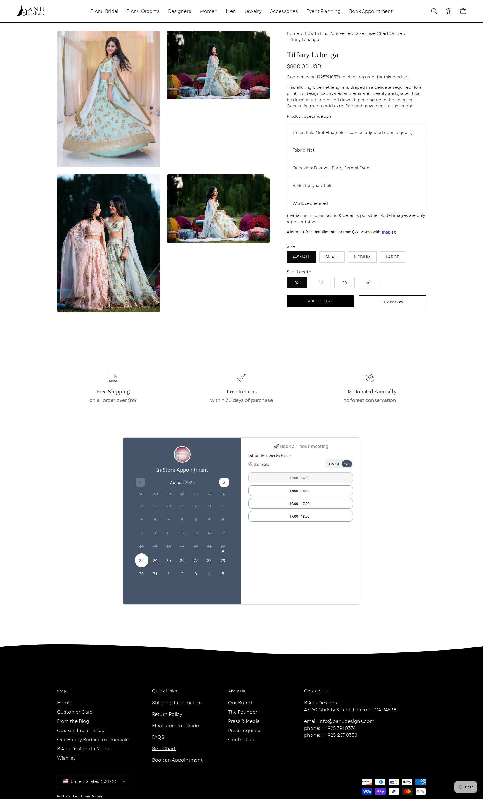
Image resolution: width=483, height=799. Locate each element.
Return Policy (167, 714)
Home (293, 33)
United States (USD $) (94, 781)
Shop (61, 691)
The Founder (242, 712)
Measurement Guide (175, 726)
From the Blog (73, 721)
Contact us (241, 739)
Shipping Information (177, 703)
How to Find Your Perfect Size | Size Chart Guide (353, 33)
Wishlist (66, 758)
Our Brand (240, 703)
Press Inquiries (245, 730)
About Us (236, 691)
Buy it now (393, 302)
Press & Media (244, 721)
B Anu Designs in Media (83, 749)
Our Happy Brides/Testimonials (93, 739)
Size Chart (164, 748)
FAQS (158, 737)
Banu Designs (81, 796)
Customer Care (75, 712)
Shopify (97, 796)
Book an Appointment (177, 760)
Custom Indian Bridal (81, 730)
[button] (179, 11)
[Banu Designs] (31, 11)
